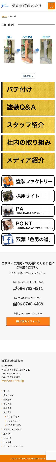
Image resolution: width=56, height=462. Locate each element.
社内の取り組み (14, 425)
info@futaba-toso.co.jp (12, 380)
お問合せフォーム (29, 321)
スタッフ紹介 (13, 416)
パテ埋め (7, 438)
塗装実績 (7, 403)
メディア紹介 (13, 420)
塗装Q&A (7, 433)
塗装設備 (7, 408)
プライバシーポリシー (13, 446)
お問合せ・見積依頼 (12, 429)
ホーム (6, 391)
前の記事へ (28, 75)
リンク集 (7, 442)
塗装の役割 (8, 395)
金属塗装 (7, 399)
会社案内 (7, 412)
